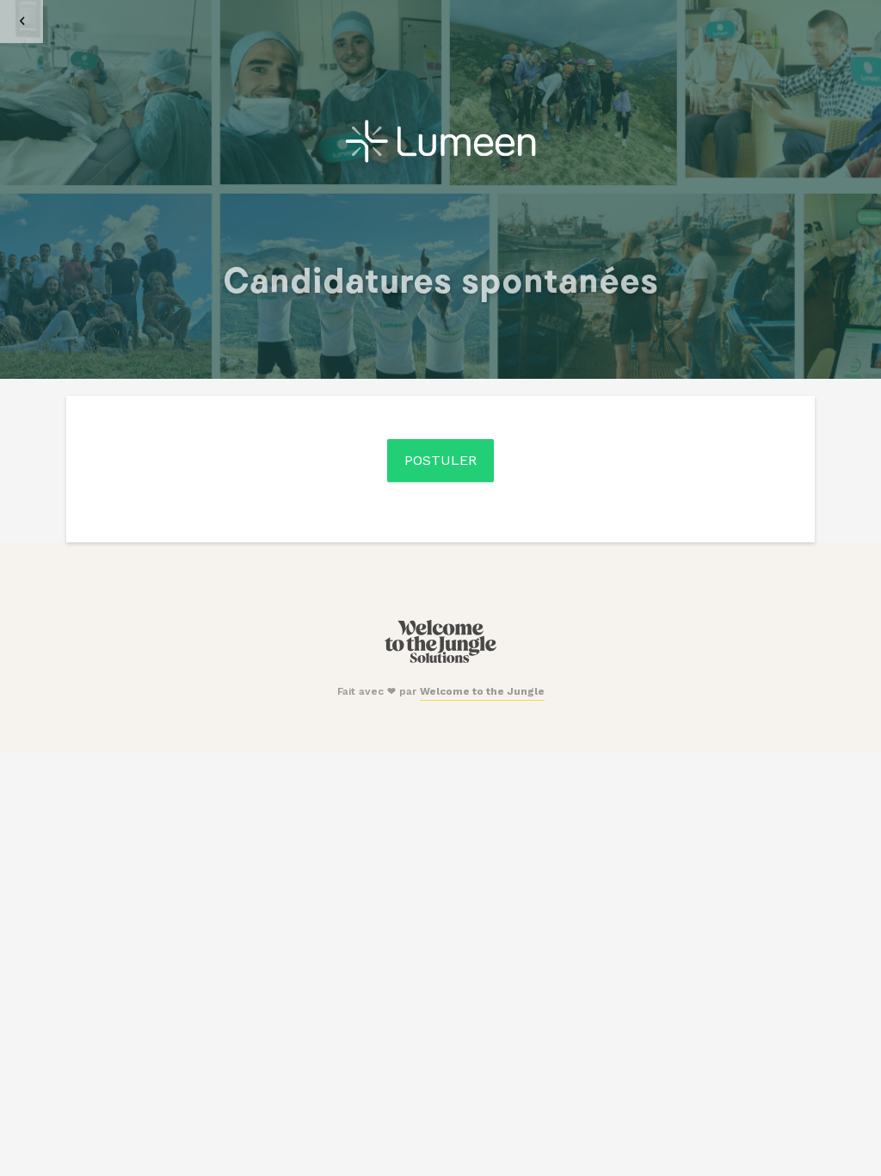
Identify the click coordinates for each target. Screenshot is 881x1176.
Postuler (440, 460)
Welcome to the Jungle (482, 691)
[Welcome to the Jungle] (440, 659)
